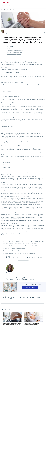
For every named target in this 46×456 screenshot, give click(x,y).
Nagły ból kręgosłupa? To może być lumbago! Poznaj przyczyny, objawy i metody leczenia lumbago (12, 324)
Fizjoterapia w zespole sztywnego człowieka (14, 55)
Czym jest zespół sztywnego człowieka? (13, 48)
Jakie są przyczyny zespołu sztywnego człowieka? (15, 50)
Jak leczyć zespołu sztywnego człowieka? (14, 54)
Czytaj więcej (5, 301)
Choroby (13, 9)
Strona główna (3, 9)
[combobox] (23, 5)
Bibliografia (9, 57)
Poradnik (9, 9)
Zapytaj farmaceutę (30, 287)
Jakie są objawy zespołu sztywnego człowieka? (15, 52)
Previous (2, 320)
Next (43, 320)
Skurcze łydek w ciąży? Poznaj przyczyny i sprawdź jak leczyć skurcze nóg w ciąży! (32, 324)
